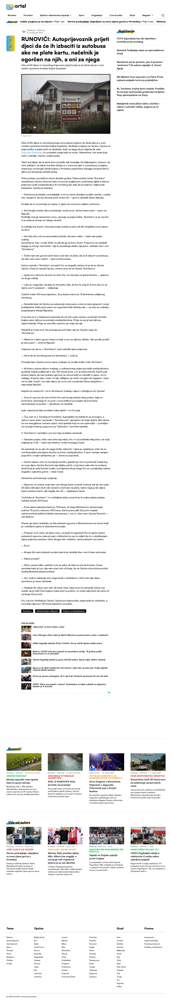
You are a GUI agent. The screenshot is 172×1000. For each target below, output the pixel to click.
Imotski (120, 940)
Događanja (97, 15)
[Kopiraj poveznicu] (10, 46)
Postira (65, 970)
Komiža (120, 947)
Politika (9, 960)
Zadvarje (93, 970)
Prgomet (65, 973)
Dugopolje (38, 957)
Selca (91, 950)
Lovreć (65, 937)
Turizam (9, 950)
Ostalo (9, 963)
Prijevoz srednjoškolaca (73, 611)
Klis (35, 970)
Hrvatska (28, 15)
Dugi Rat (37, 954)
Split (119, 963)
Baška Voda (39, 937)
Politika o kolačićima (153, 947)
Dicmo (37, 950)
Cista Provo (39, 947)
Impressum (149, 937)
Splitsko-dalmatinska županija (54, 15)
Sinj (118, 957)
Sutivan (92, 957)
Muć (63, 947)
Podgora (65, 963)
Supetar (120, 970)
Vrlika (119, 986)
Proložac (93, 937)
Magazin (146, 15)
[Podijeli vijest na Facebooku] (10, 40)
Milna (64, 944)
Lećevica (38, 973)
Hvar (119, 937)
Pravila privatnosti (152, 944)
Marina (65, 940)
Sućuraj (92, 954)
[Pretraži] (163, 15)
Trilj (118, 973)
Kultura (9, 937)
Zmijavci (93, 977)
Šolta (91, 963)
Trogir (119, 977)
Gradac (37, 960)
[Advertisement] (99, 7)
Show (132, 15)
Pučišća (92, 940)
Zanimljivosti (11, 944)
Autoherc (27, 611)
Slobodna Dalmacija (31, 152)
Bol (35, 940)
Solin (119, 960)
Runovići (93, 944)
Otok (64, 957)
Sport (81, 15)
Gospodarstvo (12, 940)
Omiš (119, 954)
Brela (36, 944)
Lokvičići (38, 977)
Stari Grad (121, 967)
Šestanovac (94, 960)
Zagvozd (93, 973)
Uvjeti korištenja (151, 940)
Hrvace (37, 963)
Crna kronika (116, 15)
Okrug (64, 954)
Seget (91, 947)
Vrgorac (120, 983)
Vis (118, 980)
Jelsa (36, 967)
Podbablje (66, 960)
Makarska (121, 950)
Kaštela (120, 944)
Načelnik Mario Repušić (47, 611)
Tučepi (92, 967)
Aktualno (12, 15)
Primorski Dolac (68, 977)
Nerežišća (66, 950)
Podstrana (66, 967)
